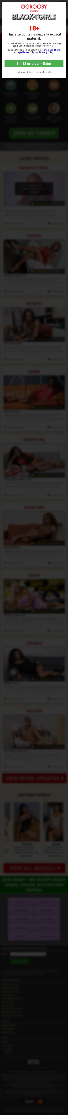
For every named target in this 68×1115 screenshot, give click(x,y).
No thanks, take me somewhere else (34, 72)
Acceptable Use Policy (25, 52)
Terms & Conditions (50, 50)
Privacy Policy (46, 52)
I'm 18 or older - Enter (34, 64)
